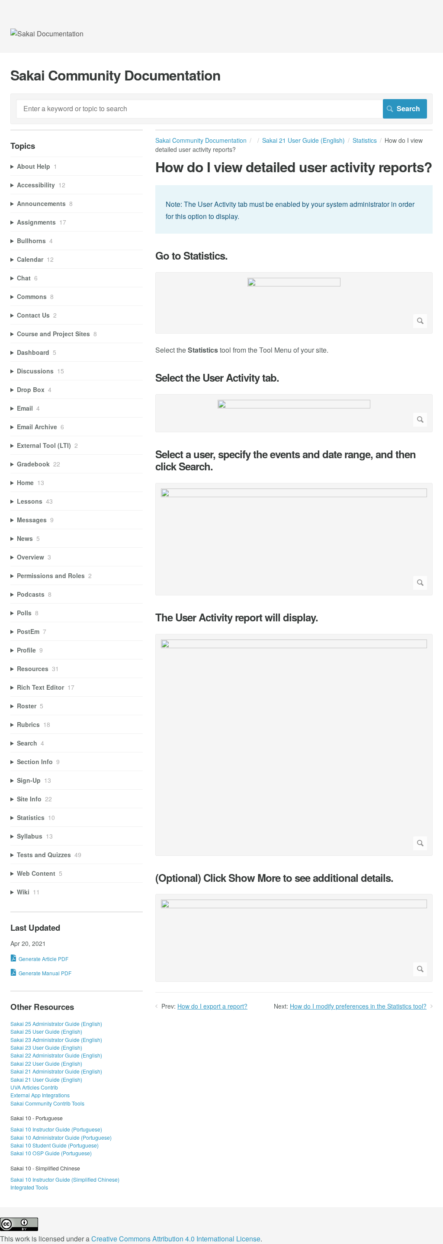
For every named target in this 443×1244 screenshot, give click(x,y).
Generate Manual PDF (45, 973)
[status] (294, 209)
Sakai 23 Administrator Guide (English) (56, 1039)
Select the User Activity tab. (217, 377)
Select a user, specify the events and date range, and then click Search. (285, 460)
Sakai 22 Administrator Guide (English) (56, 1055)
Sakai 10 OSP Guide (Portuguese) (51, 1153)
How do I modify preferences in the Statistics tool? (358, 1006)
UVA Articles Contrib (34, 1087)
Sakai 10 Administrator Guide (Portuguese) (61, 1137)
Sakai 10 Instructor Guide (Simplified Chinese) (64, 1179)
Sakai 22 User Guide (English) (46, 1063)
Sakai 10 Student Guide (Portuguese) (54, 1145)
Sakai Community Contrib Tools (47, 1103)
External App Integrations (40, 1095)
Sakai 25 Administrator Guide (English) (56, 1023)
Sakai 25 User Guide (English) (46, 1031)
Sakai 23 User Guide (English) (46, 1047)
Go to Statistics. (191, 255)
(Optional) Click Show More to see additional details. (274, 877)
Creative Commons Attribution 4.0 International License (175, 1239)
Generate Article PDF (43, 958)
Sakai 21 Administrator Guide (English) (56, 1071)
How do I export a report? (212, 1006)
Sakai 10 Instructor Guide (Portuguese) (56, 1129)
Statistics (365, 140)
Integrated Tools (29, 1187)
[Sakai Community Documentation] (46, 34)
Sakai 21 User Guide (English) (303, 140)
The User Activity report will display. (236, 617)
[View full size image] (294, 303)
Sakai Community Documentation (201, 140)
